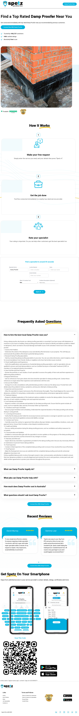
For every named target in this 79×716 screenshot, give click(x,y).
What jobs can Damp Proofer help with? (21, 478)
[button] (39, 335)
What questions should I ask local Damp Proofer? (25, 495)
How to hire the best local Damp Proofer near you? (26, 335)
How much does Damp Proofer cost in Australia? (25, 486)
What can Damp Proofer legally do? (19, 469)
